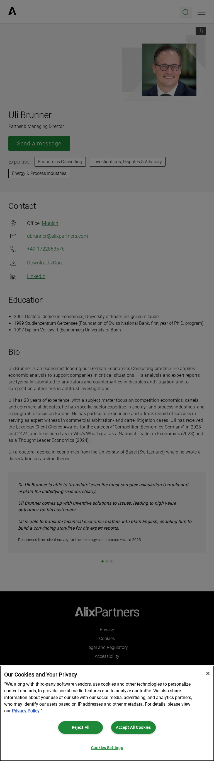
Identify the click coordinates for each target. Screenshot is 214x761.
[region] (107, 713)
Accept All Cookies (133, 727)
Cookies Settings (107, 747)
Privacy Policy (26, 710)
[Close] (208, 673)
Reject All (80, 727)
